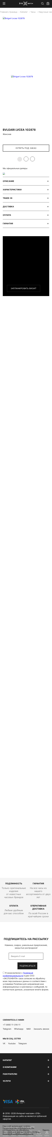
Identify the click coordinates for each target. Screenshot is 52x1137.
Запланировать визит (23, 288)
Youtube (12, 1043)
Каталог (24, 12)
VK (4, 1043)
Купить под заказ (26, 148)
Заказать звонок (41, 1029)
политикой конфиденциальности (17, 1134)
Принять (46, 1130)
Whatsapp (18, 1029)
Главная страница (9, 12)
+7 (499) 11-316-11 (11, 1024)
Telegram (7, 1029)
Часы (33, 12)
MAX (28, 1029)
